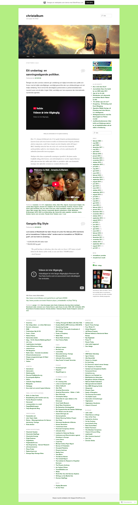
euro (44, 307)
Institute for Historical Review (65, 433)
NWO (40, 212)
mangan (36, 210)
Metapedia (29, 384)
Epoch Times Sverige (92, 325)
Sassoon (42, 309)
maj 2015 (95, 169)
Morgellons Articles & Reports (94, 379)
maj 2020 (95, 143)
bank (52, 305)
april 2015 (96, 171)
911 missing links (61, 382)
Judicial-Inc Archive (91, 419)
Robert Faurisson (90, 428)
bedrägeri (77, 305)
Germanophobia (61, 416)
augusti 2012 (97, 220)
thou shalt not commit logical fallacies (38, 388)
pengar (35, 305)
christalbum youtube (99, 255)
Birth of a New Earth (32, 395)
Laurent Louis (78, 208)
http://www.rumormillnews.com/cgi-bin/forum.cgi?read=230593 (46, 298)
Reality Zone (60, 452)
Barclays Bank (69, 305)
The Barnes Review (62, 457)
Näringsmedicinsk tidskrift (93, 384)
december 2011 (97, 237)
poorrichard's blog (91, 423)
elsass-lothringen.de (62, 414)
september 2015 (98, 164)
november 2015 (97, 160)
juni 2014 (95, 184)
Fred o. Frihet (30, 333)
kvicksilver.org (89, 373)
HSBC (70, 307)
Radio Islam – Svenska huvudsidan (37, 353)
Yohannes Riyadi (61, 309)
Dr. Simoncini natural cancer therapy (96, 364)
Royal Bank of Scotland (33, 309)
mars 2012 (96, 231)
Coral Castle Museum (62, 403)
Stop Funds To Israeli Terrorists (66, 360)
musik (69, 210)
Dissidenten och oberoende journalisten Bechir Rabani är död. (101, 97)
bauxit (75, 205)
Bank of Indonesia (59, 305)
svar (64, 214)
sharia (79, 212)
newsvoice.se (30, 348)
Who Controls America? (92, 436)
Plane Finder (30, 449)
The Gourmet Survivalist (93, 394)
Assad (71, 205)
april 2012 (96, 229)
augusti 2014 (97, 181)
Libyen (28, 210)
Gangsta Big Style (37, 223)
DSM (27, 329)
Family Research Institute (34, 400)
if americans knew (61, 426)
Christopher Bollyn (62, 396)
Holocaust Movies (61, 356)
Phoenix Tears (89, 390)
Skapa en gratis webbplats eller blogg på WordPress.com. (69, 498)
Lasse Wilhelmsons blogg (34, 346)
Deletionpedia (30, 373)
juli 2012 (95, 222)
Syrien (33, 214)
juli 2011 (95, 248)
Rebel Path (59, 336)
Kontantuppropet (61, 368)
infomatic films (60, 431)
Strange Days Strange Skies (35, 453)
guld (31, 208)
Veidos (28, 361)
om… (34, 56)
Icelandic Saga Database (33, 382)
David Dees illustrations (63, 405)
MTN (83, 307)
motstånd (35, 205)
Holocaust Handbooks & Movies (66, 422)
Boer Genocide (60, 394)
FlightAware (30, 440)
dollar (35, 307)
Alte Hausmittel (90, 358)
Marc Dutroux (43, 210)
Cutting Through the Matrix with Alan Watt (69, 323)
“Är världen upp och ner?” (101, 102)
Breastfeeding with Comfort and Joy (37, 398)
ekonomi (42, 207)
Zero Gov (88, 438)
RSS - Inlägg (98, 265)
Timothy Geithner (51, 309)
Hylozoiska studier (32, 338)
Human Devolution (61, 424)
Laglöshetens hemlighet (33, 344)
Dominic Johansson (32, 327)
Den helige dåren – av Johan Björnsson (38, 325)
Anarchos (29, 323)
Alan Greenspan (45, 305)
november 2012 (97, 214)
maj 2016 (95, 149)
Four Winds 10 (89, 327)
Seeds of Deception (91, 392)
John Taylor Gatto (31, 418)
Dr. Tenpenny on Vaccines (93, 366)
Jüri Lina (29, 342)
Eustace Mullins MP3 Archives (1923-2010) (69, 325)
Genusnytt (29, 402)
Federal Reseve (50, 307)
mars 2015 (96, 173)
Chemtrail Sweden (32, 432)
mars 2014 (96, 188)
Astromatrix (29, 371)
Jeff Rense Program (91, 331)
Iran (44, 208)
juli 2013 (95, 196)
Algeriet (66, 205)
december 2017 (97, 147)
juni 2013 (95, 199)
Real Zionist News (91, 425)
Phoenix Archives (61, 450)
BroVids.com (60, 349)
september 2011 (98, 244)
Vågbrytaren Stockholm (92, 403)
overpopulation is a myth (34, 404)
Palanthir (58, 370)
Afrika (54, 205)
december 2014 (97, 177)
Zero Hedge (89, 346)
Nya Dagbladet (89, 338)
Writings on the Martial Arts (64, 476)
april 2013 (96, 203)
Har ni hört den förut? (99, 87)
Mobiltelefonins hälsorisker (93, 377)
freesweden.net (31, 416)
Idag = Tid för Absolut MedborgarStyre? (38, 340)
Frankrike (69, 207)
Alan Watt (59, 388)
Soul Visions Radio (62, 340)
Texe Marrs (59, 454)
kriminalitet (78, 307)
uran (60, 214)
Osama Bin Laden (60, 212)
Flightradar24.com (32, 442)
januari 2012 (96, 235)
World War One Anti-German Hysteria (67, 474)
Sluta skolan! (30, 424)
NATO (36, 212)
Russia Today (89, 342)
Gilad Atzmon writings (92, 415)
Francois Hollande (61, 207)
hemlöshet (36, 208)
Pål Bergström (30, 350)
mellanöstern (63, 210)
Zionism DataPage (61, 478)
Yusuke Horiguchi (72, 309)
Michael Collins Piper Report (65, 444)
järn (54, 208)
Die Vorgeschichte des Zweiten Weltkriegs (69, 409)
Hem (28, 56)
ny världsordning (47, 212)
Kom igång (90, 2)
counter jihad (30, 207)
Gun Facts (59, 420)
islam (47, 208)
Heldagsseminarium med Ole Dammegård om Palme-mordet (102, 117)
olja (54, 212)
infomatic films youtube (63, 358)
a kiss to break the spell (63, 384)
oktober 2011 (97, 242)
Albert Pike (60, 205)
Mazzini (57, 210)
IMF (73, 307)
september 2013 (98, 192)
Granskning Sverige (62, 327)
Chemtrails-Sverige (32, 436)
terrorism (41, 214)
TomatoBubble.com (62, 469)
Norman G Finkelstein (62, 446)
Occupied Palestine (62, 448)
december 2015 (97, 158)
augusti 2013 (97, 194)
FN (54, 207)
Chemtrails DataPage (32, 434)
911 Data (58, 379)
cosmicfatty (59, 352)
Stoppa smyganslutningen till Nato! (37, 357)
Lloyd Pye (59, 441)
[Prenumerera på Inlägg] (93, 265)
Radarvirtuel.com (31, 451)
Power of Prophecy (62, 333)
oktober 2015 (97, 162)
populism (68, 212)
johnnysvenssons (31, 447)
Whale (58, 472)
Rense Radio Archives (63, 338)
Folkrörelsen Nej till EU (33, 331)
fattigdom (50, 207)
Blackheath (29, 307)
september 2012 (98, 218)
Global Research (90, 329)
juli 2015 (95, 166)
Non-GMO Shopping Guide (93, 386)
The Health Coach (90, 397)
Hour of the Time (90, 417)
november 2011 (97, 239)
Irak (41, 208)
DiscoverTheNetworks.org (34, 375)
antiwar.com (89, 323)
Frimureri (75, 207)
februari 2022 (97, 141)
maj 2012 (95, 227)
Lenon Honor (60, 439)
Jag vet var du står (98, 93)
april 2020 (96, 145)
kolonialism (63, 208)
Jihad (57, 208)
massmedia (50, 210)
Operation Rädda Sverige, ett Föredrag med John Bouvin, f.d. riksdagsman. (102, 110)
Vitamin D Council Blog (92, 432)
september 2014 (98, 179)
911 (43, 205)
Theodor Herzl (49, 214)
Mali (32, 210)
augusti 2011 (97, 246)
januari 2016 (96, 156)
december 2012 (97, 212)
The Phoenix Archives (63, 465)
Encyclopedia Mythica (33, 377)
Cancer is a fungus (91, 360)
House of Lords (63, 307)
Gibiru (28, 379)
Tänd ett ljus (30, 359)
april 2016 (96, 151)
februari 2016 (97, 154)
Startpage (29, 386)
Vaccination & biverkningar (93, 399)
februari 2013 (97, 207)
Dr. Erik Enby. (89, 362)
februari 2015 (97, 175)
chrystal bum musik (99, 258)
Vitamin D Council (91, 405)
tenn (37, 214)
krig (73, 208)
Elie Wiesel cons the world (64, 411)
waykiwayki (88, 434)
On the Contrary (90, 421)
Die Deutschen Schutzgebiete (65, 407)
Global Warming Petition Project (66, 418)
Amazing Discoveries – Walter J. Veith (68, 392)
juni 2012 (95, 224)
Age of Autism (89, 356)
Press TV (88, 340)
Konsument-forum (91, 371)
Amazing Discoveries (62, 390)
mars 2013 (96, 205)
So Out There (60, 488)
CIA (83, 205)
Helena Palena (30, 336)
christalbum (34, 15)
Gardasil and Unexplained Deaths (95, 369)
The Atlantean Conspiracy (93, 430)
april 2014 (96, 186)
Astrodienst (29, 369)
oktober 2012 (97, 216)
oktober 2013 (97, 190)
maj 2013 (95, 201)
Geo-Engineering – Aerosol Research (37, 445)
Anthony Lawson (61, 347)
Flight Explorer (31, 438)
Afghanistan (48, 205)
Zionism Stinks (90, 440)
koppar (69, 208)
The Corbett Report (62, 459)
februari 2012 (97, 233)
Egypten (36, 207)
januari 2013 (96, 209)
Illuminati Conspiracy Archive (65, 429)
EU (46, 207)
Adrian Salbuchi (61, 386)
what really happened (92, 344)
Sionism (28, 214)
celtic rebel (88, 413)
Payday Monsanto (61, 485)
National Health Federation (93, 382)
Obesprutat (88, 388)
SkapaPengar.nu (61, 372)
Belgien (79, 205)
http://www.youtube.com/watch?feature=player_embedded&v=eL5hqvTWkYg (51, 300)
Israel (51, 208)
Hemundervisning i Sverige (64, 354)
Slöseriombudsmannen (33, 355)
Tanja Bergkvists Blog (33, 408)
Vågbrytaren (89, 401)
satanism (74, 212)
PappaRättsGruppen (32, 406)
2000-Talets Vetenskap (92, 354)
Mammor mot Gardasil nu (93, 375)
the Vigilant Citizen (62, 467)
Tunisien (56, 214)
